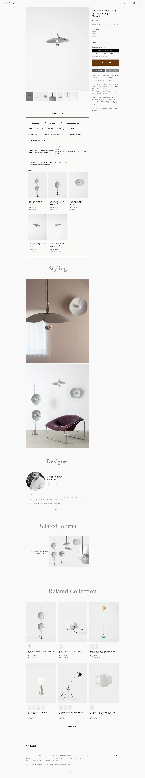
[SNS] (134, 3)
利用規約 (28, 761)
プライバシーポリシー (38, 761)
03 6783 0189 (112, 70)
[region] (58, 151)
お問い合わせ (98, 70)
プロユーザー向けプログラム (51, 758)
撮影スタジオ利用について (66, 758)
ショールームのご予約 (31, 756)
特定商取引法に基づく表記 (52, 761)
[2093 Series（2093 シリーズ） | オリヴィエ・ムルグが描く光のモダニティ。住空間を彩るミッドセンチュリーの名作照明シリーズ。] (69, 551)
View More (57, 510)
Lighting (53, 123)
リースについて (78, 758)
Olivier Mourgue (73, 123)
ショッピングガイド (52, 756)
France (77, 129)
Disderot (35, 123)
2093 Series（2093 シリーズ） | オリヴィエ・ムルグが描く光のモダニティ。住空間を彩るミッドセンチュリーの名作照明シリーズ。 (37, 551)
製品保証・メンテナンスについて (34, 758)
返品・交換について (83, 756)
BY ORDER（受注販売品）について (68, 756)
